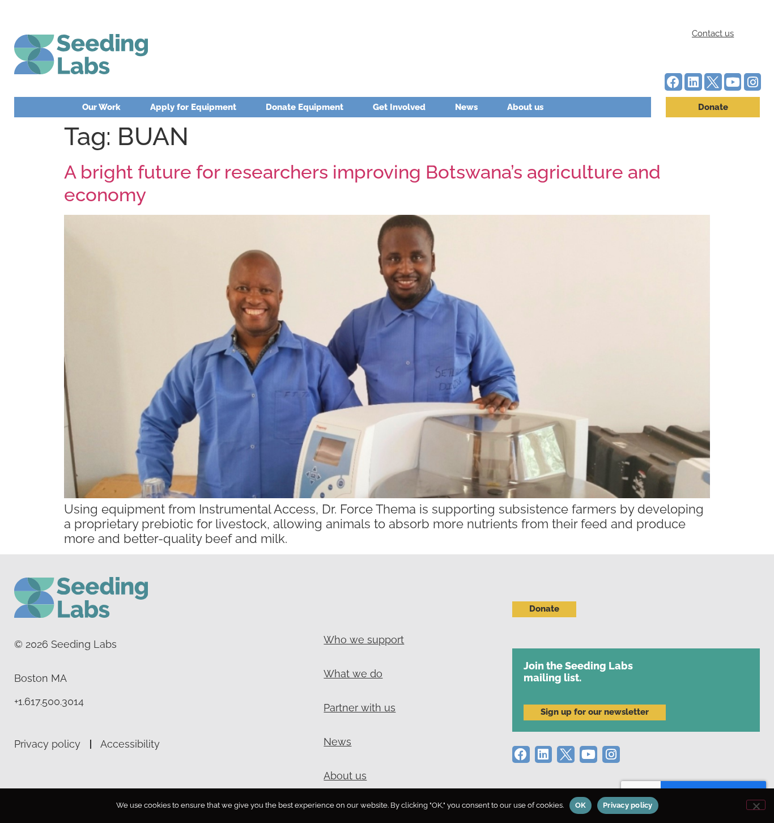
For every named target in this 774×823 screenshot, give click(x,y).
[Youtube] (733, 82)
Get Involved (399, 107)
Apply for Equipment (193, 107)
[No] (756, 805)
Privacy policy (47, 744)
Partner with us (359, 708)
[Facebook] (673, 82)
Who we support (364, 640)
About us (525, 107)
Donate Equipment (304, 107)
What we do (353, 674)
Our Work (101, 107)
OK (580, 805)
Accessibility (130, 744)
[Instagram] (753, 82)
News (466, 107)
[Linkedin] (693, 82)
